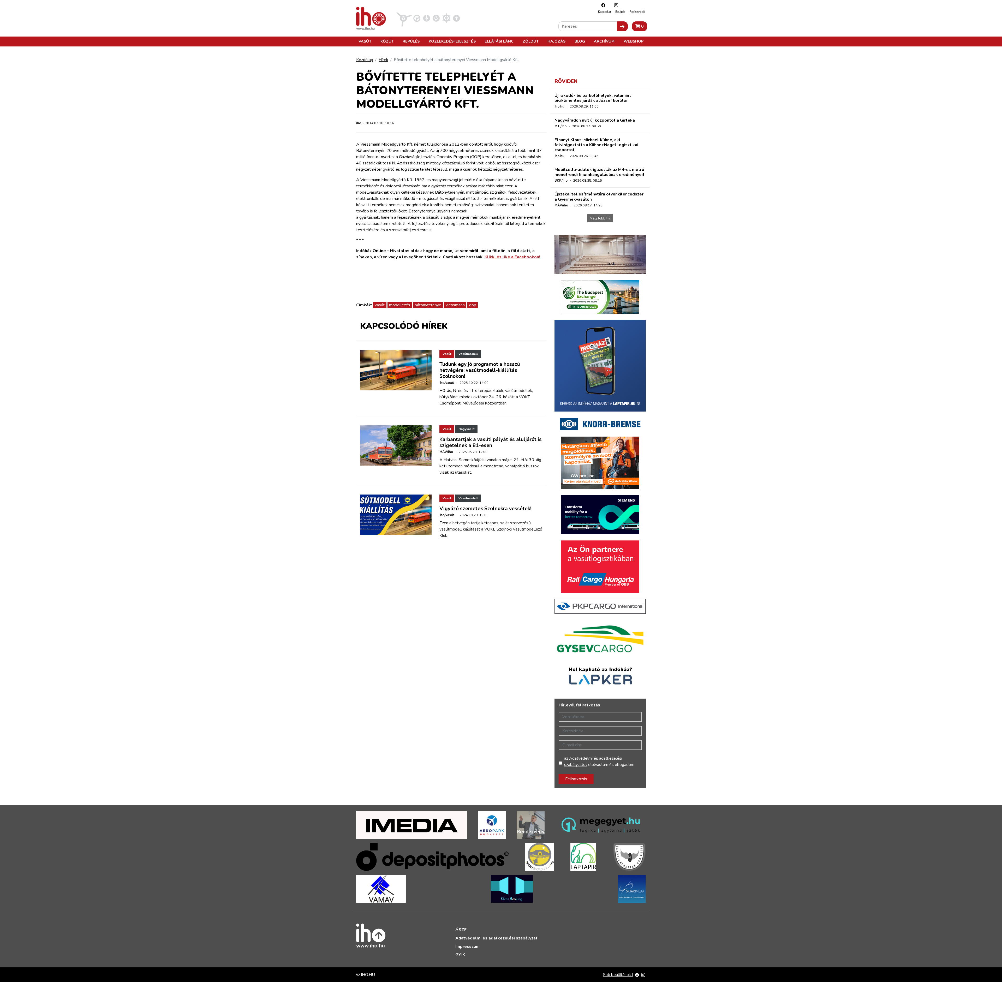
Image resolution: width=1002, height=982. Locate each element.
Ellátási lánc (499, 41)
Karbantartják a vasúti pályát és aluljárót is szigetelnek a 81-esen (490, 442)
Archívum (604, 41)
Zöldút (531, 41)
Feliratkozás (576, 779)
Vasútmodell (468, 354)
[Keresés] (622, 26)
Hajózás (556, 41)
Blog (580, 41)
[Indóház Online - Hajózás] (446, 18)
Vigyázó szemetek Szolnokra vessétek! (485, 508)
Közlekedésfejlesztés (452, 41)
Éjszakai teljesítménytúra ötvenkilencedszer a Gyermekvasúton (598, 196)
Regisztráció (637, 12)
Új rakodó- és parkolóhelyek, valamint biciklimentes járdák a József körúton (592, 98)
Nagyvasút (466, 429)
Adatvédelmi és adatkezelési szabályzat (496, 938)
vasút (380, 305)
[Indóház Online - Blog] (426, 18)
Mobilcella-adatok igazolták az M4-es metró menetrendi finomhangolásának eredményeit (599, 172)
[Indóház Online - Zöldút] (436, 18)
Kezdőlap (364, 60)
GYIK (460, 955)
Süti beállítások (617, 975)
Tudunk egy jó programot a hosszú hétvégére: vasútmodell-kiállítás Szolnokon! (479, 370)
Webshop (633, 41)
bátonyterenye (428, 305)
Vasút (365, 41)
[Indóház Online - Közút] (416, 18)
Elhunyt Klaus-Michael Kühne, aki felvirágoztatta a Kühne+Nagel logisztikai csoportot (596, 145)
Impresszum (467, 946)
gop (472, 305)
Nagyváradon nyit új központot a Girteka (594, 120)
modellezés (399, 305)
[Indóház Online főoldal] (456, 18)
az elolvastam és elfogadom (599, 761)
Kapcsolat (604, 12)
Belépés (620, 12)
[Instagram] (615, 5)
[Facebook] (602, 5)
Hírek (383, 60)
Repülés (411, 41)
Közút (387, 41)
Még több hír (600, 218)
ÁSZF (461, 930)
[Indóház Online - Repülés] (404, 18)
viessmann (455, 305)
